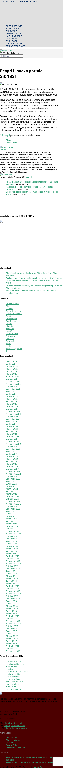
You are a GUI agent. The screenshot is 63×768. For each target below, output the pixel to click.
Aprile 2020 (11, 551)
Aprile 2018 (11, 611)
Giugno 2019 (12, 576)
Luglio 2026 (11, 364)
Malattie (9, 326)
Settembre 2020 (13, 538)
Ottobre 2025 (12, 386)
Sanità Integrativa (14, 348)
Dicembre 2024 (13, 411)
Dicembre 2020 (13, 531)
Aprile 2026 (11, 371)
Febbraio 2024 (12, 436)
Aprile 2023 (11, 461)
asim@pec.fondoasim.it (14, 725)
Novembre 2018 (13, 593)
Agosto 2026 (11, 361)
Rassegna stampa (13, 689)
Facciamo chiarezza (15, 664)
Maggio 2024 (12, 428)
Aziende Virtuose (15, 46)
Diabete (9, 308)
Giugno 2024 (12, 426)
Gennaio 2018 (12, 618)
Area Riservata (14, 26)
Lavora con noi (14, 43)
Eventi (9, 316)
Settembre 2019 (13, 568)
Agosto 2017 (11, 631)
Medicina (10, 328)
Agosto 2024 (11, 421)
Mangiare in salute (14, 681)
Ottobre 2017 (12, 626)
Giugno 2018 (12, 606)
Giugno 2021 (12, 516)
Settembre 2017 (13, 628)
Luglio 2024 (11, 424)
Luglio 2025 (11, 394)
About (9, 140)
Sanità (8, 346)
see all (29, 177)
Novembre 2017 (13, 623)
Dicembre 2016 (13, 651)
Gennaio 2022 (12, 498)
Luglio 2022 (11, 483)
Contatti (9, 742)
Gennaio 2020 (12, 558)
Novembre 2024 (13, 414)
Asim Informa (13, 33)
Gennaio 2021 (12, 528)
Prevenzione (11, 341)
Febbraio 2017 (12, 646)
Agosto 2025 (11, 391)
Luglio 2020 (11, 543)
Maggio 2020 (12, 548)
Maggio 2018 (12, 608)
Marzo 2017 (11, 643)
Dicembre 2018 (13, 591)
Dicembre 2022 (13, 471)
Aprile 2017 (11, 641)
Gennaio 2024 (12, 438)
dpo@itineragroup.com (16, 728)
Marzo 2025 (11, 404)
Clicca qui (5, 135)
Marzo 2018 (11, 613)
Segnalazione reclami (15, 747)
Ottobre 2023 (12, 446)
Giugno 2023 (12, 456)
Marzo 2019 (11, 583)
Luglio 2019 (11, 573)
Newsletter (12, 28)
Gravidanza (11, 321)
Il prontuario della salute (17, 671)
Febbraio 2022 (12, 496)
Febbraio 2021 (12, 526)
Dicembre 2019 (13, 561)
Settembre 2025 (13, 389)
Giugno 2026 (12, 366)
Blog (8, 306)
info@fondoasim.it (13, 723)
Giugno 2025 (12, 396)
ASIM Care (11, 31)
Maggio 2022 (12, 488)
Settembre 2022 (13, 478)
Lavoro (9, 323)
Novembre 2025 (13, 384)
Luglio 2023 (11, 453)
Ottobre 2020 (12, 536)
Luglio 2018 (11, 603)
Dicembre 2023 (13, 441)
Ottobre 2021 (12, 506)
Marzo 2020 (11, 553)
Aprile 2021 (11, 521)
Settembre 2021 (13, 508)
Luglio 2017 (11, 633)
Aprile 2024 (11, 431)
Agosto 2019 (11, 571)
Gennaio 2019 (12, 588)
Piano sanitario (13, 684)
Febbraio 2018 (12, 616)
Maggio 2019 (12, 578)
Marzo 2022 (11, 493)
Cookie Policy (12, 745)
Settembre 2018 (13, 598)
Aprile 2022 (11, 491)
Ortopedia (10, 336)
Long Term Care (13, 679)
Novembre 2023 (13, 443)
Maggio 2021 (12, 518)
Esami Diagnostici (14, 313)
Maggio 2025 (12, 399)
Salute (8, 343)
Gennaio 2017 (12, 648)
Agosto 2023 (11, 451)
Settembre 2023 (13, 448)
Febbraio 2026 (12, 376)
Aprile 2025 (11, 401)
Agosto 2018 (11, 601)
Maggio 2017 (12, 638)
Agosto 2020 (11, 541)
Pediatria (10, 338)
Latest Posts (11, 142)
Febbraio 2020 (12, 556)
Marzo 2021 (11, 523)
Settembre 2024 (13, 419)
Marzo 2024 (11, 433)
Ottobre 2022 (12, 476)
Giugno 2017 (12, 636)
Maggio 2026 (12, 369)
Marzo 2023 (11, 463)
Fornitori (11, 41)
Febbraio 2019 (12, 586)
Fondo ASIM (5, 149)
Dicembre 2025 (13, 381)
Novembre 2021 (13, 503)
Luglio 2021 (11, 513)
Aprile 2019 (11, 581)
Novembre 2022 (13, 473)
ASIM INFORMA (13, 661)
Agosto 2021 (11, 511)
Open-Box (38, 767)
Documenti (12, 38)
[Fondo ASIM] (7, 147)
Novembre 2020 (13, 533)
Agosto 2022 (11, 481)
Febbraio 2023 (12, 466)
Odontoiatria (12, 333)
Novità (9, 331)
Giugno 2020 (12, 546)
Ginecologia (11, 318)
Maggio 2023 (12, 458)
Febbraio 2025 (12, 406)
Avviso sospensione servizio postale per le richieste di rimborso (34, 278)
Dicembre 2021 (13, 501)
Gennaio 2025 (12, 409)
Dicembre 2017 (13, 621)
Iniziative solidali (16, 36)
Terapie (9, 351)
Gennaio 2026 (12, 379)
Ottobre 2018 (12, 596)
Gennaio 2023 (12, 468)
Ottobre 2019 (12, 566)
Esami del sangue (13, 311)
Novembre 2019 (13, 563)
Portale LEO (11, 686)
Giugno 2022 (12, 486)
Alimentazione (12, 303)
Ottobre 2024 (12, 416)
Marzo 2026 (11, 374)
